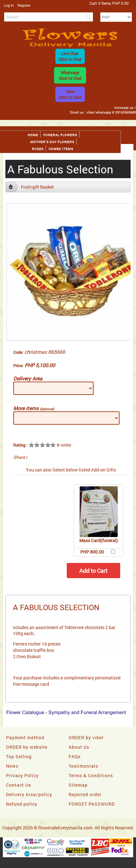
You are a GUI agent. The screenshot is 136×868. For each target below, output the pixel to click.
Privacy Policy (22, 775)
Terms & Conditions (91, 775)
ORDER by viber (86, 737)
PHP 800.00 (92, 552)
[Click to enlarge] (98, 511)
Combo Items (61, 149)
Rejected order (85, 794)
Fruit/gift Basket (37, 187)
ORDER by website (26, 747)
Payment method (25, 737)
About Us (79, 747)
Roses (38, 149)
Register (24, 5)
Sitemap (78, 785)
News (12, 766)
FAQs (75, 756)
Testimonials (83, 766)
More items (33, 408)
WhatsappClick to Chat (70, 75)
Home (33, 135)
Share (19, 457)
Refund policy (21, 804)
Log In (9, 5)
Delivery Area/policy (29, 794)
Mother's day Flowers (52, 142)
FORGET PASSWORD (92, 804)
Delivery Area (27, 378)
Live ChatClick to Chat (70, 56)
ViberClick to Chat (70, 94)
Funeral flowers (60, 135)
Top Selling (19, 756)
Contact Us (18, 785)
